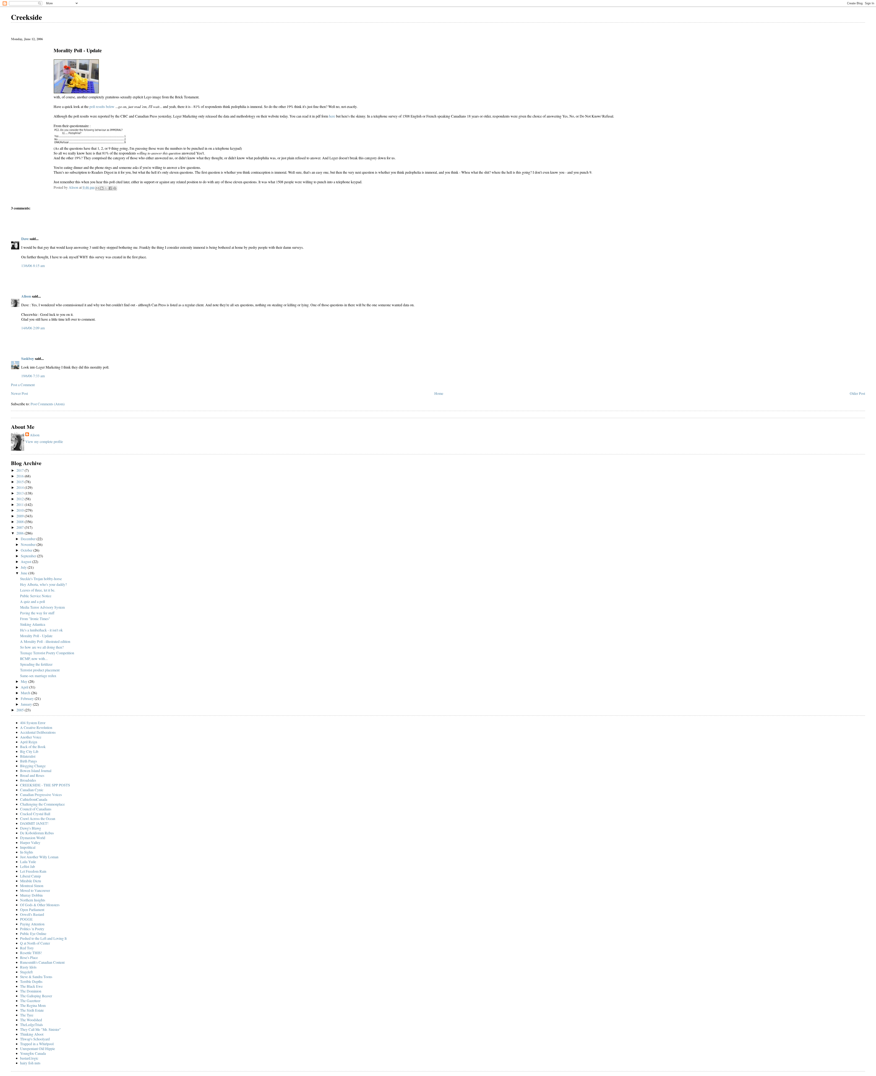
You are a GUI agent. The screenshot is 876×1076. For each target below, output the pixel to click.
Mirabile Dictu (30, 880)
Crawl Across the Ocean (37, 818)
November (28, 544)
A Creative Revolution (36, 727)
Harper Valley (30, 842)
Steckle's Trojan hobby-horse (41, 578)
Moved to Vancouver (35, 890)
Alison (26, 296)
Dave (25, 238)
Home (438, 393)
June (24, 573)
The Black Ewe (31, 986)
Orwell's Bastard (32, 914)
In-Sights (26, 852)
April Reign (28, 741)
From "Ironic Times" (35, 618)
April (25, 687)
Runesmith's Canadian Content (42, 962)
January (27, 704)
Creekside (26, 17)
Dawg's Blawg (30, 828)
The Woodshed (31, 1019)
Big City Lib (29, 751)
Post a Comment (23, 384)
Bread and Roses (32, 775)
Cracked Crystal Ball (35, 813)
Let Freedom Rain (33, 871)
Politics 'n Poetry (32, 928)
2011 (20, 504)
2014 (20, 487)
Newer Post (19, 393)
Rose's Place (29, 957)
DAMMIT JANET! (34, 823)
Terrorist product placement (40, 670)
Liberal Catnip (30, 876)
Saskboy (27, 358)
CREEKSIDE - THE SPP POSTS (45, 785)
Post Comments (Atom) (48, 403)
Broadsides (28, 780)
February (28, 698)
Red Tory (27, 947)
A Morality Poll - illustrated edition (45, 641)
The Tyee (26, 1015)
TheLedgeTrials (31, 1024)
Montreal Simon (31, 885)
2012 (20, 498)
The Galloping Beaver (36, 995)
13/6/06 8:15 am (33, 265)
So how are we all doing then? (42, 647)
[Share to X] (106, 188)
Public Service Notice (35, 595)
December (28, 538)
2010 (20, 510)
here (332, 116)
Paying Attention (32, 924)
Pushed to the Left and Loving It (43, 938)
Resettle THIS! (31, 952)
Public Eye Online (33, 933)
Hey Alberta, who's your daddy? (43, 584)
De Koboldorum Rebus (37, 832)
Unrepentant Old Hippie (37, 1048)
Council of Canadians (35, 808)
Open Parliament (32, 909)
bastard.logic (29, 1058)
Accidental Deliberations (38, 732)
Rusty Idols (28, 967)
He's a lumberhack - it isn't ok (41, 630)
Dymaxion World (32, 837)
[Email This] (97, 188)
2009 (20, 515)
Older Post (857, 393)
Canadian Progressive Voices (41, 794)
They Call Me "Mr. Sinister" (40, 1029)
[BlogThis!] (101, 188)
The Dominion (30, 991)
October (27, 550)
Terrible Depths (31, 981)
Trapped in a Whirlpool (37, 1043)
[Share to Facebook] (110, 188)
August (26, 561)
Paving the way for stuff (37, 612)
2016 (20, 476)
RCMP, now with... (34, 658)
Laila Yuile (28, 861)
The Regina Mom (33, 1005)
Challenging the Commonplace (42, 804)
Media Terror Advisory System (42, 607)
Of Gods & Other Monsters (40, 904)
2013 (20, 493)
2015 (20, 481)
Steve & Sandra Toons (36, 976)
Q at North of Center (35, 943)
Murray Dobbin (31, 895)
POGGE (26, 919)
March (26, 692)
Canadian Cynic (31, 789)
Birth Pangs (28, 761)
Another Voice (30, 737)
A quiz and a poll (32, 601)
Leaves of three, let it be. (37, 590)
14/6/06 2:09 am (33, 327)
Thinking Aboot (31, 1034)
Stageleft (26, 971)
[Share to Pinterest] (114, 188)
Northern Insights (32, 900)
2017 (20, 470)
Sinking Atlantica (32, 624)
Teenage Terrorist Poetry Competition (47, 652)
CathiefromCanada (33, 799)
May (24, 681)
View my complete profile (44, 441)
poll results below (102, 106)
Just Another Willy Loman (39, 856)
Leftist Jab (27, 866)
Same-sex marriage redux (38, 675)
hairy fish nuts (30, 1062)
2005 (20, 709)
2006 (20, 533)
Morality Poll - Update (36, 635)
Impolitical (27, 847)
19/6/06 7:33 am (33, 375)
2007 (20, 527)
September (29, 555)
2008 (20, 521)
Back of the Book (33, 746)
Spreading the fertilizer (36, 664)
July (24, 567)
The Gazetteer (30, 1000)
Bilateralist (27, 756)
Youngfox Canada (33, 1053)
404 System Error (32, 722)
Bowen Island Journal (35, 770)
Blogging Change (33, 765)
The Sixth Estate (32, 1010)
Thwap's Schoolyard (35, 1039)
